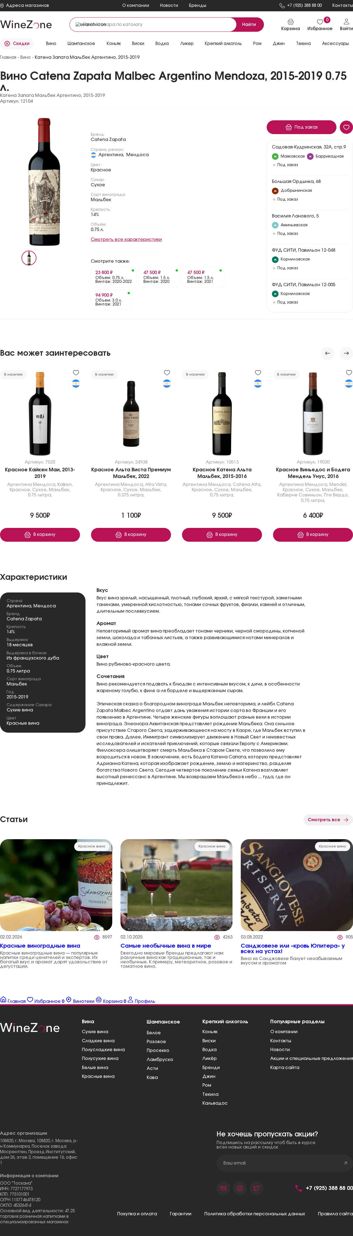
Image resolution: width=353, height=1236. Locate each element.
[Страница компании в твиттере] (256, 1188)
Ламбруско (160, 1059)
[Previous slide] (327, 353)
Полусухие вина (100, 1058)
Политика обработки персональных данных (254, 1214)
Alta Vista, (156, 484)
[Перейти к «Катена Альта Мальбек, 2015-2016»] (222, 415)
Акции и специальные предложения (311, 1058)
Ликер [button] (187, 44)
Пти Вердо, (336, 495)
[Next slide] (346, 353)
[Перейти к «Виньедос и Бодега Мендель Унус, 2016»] (313, 415)
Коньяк (114, 44)
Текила (210, 1094)
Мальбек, (59, 490)
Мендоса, (44, 484)
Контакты (280, 1041)
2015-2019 (17, 697)
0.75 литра (18, 671)
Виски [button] (138, 44)
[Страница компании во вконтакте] (223, 1188)
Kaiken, (65, 484)
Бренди (211, 1067)
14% (95, 214)
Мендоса (137, 155)
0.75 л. (97, 229)
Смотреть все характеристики (126, 239)
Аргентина (19, 484)
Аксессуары (335, 44)
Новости (169, 6)
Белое (154, 1033)
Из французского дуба (33, 658)
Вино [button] (51, 44)
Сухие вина (20, 710)
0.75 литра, (40, 495)
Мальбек (101, 200)
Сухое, (40, 490)
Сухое (98, 185)
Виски (209, 1041)
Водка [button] (162, 44)
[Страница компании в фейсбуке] (240, 1188)
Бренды (197, 6)
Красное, (20, 490)
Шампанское (81, 44)
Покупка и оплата (137, 1214)
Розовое (156, 1042)
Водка (209, 1050)
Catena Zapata (108, 139)
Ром (257, 44)
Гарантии (180, 1214)
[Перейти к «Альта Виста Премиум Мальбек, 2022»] (131, 415)
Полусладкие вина (103, 1050)
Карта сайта (284, 1067)
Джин (279, 44)
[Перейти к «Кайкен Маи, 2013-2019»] (40, 415)
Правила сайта (335, 1214)
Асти (152, 1068)
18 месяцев (20, 645)
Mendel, (338, 484)
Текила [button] (303, 44)
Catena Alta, (247, 484)
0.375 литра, (131, 495)
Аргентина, (111, 155)
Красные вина (23, 723)
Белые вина (95, 1067)
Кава (152, 1077)
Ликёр (209, 1058)
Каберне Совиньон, (300, 495)
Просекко (158, 1050)
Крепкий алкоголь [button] (223, 44)
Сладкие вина (98, 1041)
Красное (101, 170)
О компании (135, 6)
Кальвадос (215, 1103)
